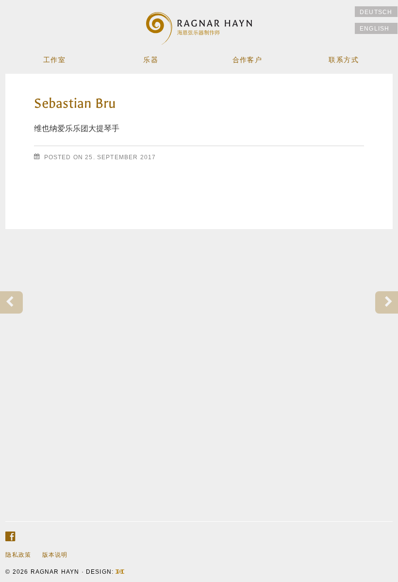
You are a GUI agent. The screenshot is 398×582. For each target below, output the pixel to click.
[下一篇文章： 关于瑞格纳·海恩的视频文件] (386, 302)
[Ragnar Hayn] (199, 23)
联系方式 (344, 60)
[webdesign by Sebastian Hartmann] (120, 571)
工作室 (54, 60)
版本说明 (55, 554)
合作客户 (247, 60)
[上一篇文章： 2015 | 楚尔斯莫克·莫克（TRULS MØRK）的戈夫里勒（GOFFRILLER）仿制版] (11, 302)
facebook (10, 536)
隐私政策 (18, 554)
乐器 (150, 60)
